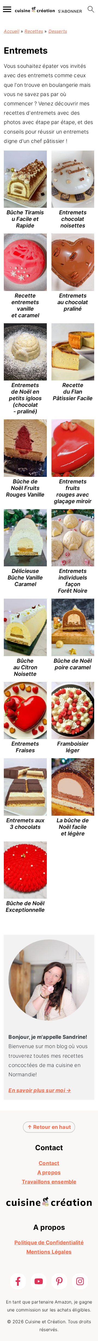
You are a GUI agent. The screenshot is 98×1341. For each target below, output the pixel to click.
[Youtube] (39, 1281)
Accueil (11, 31)
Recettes (33, 31)
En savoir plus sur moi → (39, 1090)
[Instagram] (80, 1281)
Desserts (57, 31)
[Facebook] (18, 1281)
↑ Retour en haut (49, 1127)
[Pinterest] (59, 1281)
